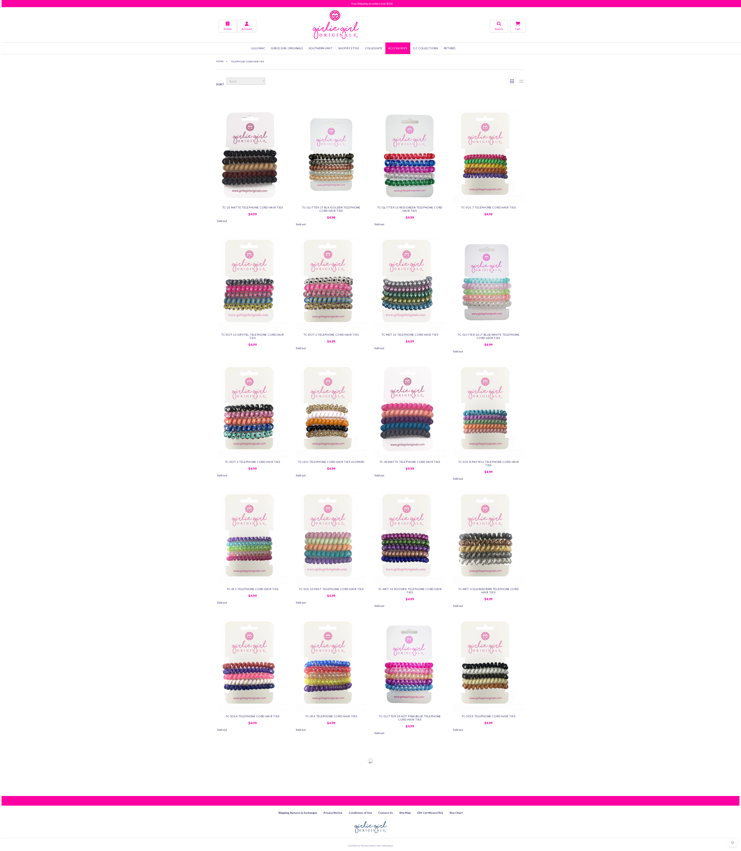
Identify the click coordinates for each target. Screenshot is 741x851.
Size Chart (456, 812)
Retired (450, 48)
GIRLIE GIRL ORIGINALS (287, 48)
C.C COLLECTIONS (425, 48)
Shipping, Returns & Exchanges (297, 812)
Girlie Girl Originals (381, 845)
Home (220, 61)
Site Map (405, 812)
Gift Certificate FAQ (430, 812)
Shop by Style (348, 48)
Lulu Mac (258, 48)
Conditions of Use (360, 812)
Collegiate (373, 48)
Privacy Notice (333, 812)
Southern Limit (320, 48)
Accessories (397, 48)
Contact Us (385, 812)
